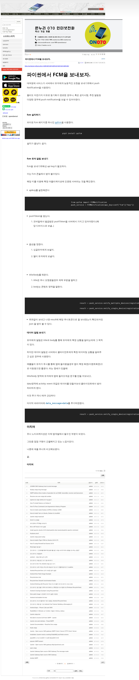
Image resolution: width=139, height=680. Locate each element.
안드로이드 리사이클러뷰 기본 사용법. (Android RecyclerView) (48, 601)
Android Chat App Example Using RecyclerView (44, 591)
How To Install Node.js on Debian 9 (40, 503)
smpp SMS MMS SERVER (10, 69)
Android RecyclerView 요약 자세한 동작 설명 (43, 570)
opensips (5, 44)
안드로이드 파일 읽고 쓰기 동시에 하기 (41, 560)
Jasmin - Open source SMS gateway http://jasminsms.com (47, 644)
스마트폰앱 (55, 14)
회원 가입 (5, 28)
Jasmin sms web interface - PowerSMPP (42, 621)
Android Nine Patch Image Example (40, 574)
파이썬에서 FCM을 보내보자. (37, 59)
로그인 (93, 54)
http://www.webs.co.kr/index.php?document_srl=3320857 (39, 62)
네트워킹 (76, 14)
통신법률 (84, 14)
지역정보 (100, 14)
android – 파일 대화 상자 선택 (38, 557)
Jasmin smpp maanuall (37, 516)
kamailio (5, 48)
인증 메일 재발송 (7, 31)
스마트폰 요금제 (26, 14)
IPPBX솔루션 (7, 51)
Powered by (53, 677)
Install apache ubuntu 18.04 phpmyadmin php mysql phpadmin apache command (54, 530)
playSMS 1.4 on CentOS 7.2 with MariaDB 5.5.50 (44, 638)
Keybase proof (34, 533)
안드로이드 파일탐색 (36, 553)
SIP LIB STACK (7, 55)
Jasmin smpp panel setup (37, 537)
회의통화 (5, 59)
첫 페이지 (60, 663)
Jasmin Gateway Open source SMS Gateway (43, 655)
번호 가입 (15, 14)
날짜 (96, 482)
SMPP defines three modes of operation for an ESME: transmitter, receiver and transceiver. (56, 493)
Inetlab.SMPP (34, 658)
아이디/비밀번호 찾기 (8, 30)
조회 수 (102, 482)
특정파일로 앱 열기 (35, 547)
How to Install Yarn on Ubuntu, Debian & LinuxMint (45, 513)
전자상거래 (5, 14)
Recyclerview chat (35, 577)
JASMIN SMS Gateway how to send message (43, 486)
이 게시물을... (99, 471)
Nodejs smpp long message (38, 489)
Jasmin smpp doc (35, 614)
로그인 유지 (7, 25)
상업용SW (6, 41)
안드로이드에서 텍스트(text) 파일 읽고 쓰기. (42, 564)
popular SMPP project (36, 641)
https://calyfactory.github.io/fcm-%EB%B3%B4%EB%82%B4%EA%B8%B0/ (47, 66)
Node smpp (33, 628)
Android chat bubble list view (38, 597)
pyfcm (58, 122)
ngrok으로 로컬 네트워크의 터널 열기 (41, 500)
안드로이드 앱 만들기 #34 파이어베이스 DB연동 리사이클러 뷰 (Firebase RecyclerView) (55, 587)
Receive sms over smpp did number (40, 496)
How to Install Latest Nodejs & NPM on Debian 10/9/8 (45, 510)
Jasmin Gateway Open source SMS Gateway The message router (49, 651)
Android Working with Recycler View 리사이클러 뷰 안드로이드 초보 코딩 (51, 584)
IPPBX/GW (37, 14)
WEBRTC (5, 62)
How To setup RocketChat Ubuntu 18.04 (42, 543)
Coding (46, 14)
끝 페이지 (70, 663)
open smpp (33, 648)
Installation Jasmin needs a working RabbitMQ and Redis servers (49, 634)
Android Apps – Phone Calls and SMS (41, 607)
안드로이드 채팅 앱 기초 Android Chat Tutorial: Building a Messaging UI (51, 604)
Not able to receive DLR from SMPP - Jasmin (43, 617)
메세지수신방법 (34, 520)
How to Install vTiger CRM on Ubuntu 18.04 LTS (44, 540)
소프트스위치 (66, 14)
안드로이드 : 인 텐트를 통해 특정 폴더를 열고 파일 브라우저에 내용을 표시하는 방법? (54, 550)
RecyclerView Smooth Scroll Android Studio (43, 580)
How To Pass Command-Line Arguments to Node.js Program (48, 506)
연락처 (93, 14)
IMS (4, 66)
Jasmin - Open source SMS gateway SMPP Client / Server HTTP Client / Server (53, 631)
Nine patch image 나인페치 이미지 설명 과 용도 (44, 594)
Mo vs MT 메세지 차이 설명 (38, 527)
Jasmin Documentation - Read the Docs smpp (43, 624)
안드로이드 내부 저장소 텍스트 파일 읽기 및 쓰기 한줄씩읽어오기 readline (51, 567)
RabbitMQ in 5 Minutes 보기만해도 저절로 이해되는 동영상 (47, 611)
